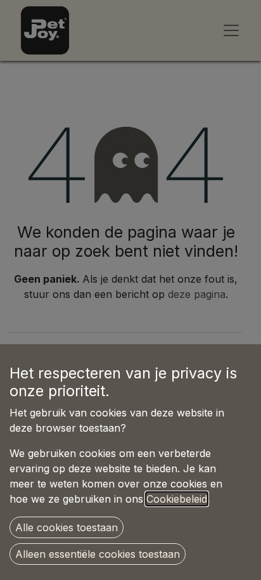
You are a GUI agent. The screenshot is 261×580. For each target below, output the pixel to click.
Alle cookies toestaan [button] (66, 527)
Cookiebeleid (176, 499)
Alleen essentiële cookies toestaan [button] (97, 554)
